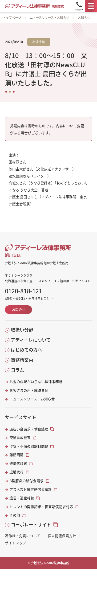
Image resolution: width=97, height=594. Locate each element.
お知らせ (84, 17)
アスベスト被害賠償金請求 (30, 489)
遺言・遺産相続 (21, 498)
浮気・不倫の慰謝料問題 (28, 446)
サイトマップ (15, 543)
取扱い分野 (22, 330)
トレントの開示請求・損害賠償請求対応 (41, 506)
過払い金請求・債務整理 (28, 429)
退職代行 (16, 472)
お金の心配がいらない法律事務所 (35, 381)
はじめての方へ (26, 350)
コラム (17, 370)
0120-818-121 (23, 291)
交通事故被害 (20, 437)
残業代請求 (18, 463)
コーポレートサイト (31, 525)
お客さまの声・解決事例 (28, 390)
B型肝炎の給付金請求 (26, 480)
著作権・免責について (22, 536)
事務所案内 (22, 360)
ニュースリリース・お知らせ (49, 17)
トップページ (12, 17)
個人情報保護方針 (62, 536)
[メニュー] (91, 6)
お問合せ (18, 309)
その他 (14, 515)
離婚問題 (16, 454)
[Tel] (79, 6)
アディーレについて (31, 340)
